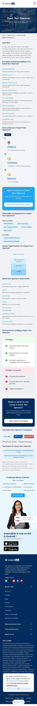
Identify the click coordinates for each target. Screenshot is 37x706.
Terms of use (9, 698)
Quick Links (9, 587)
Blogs (6, 599)
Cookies (28, 698)
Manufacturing (21, 35)
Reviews (7, 603)
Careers (7, 595)
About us (8, 591)
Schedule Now (18, 495)
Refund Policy (10, 701)
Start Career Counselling (18, 421)
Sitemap (28, 701)
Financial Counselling (11, 618)
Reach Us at (9, 634)
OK (18, 689)
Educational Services (13, 624)
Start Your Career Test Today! (18, 205)
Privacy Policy (19, 698)
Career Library (11, 35)
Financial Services (11, 629)
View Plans (8, 610)
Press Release (9, 606)
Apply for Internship (11, 614)
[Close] (13, 700)
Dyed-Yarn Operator (8, 37)
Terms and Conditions (16, 681)
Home (3, 35)
